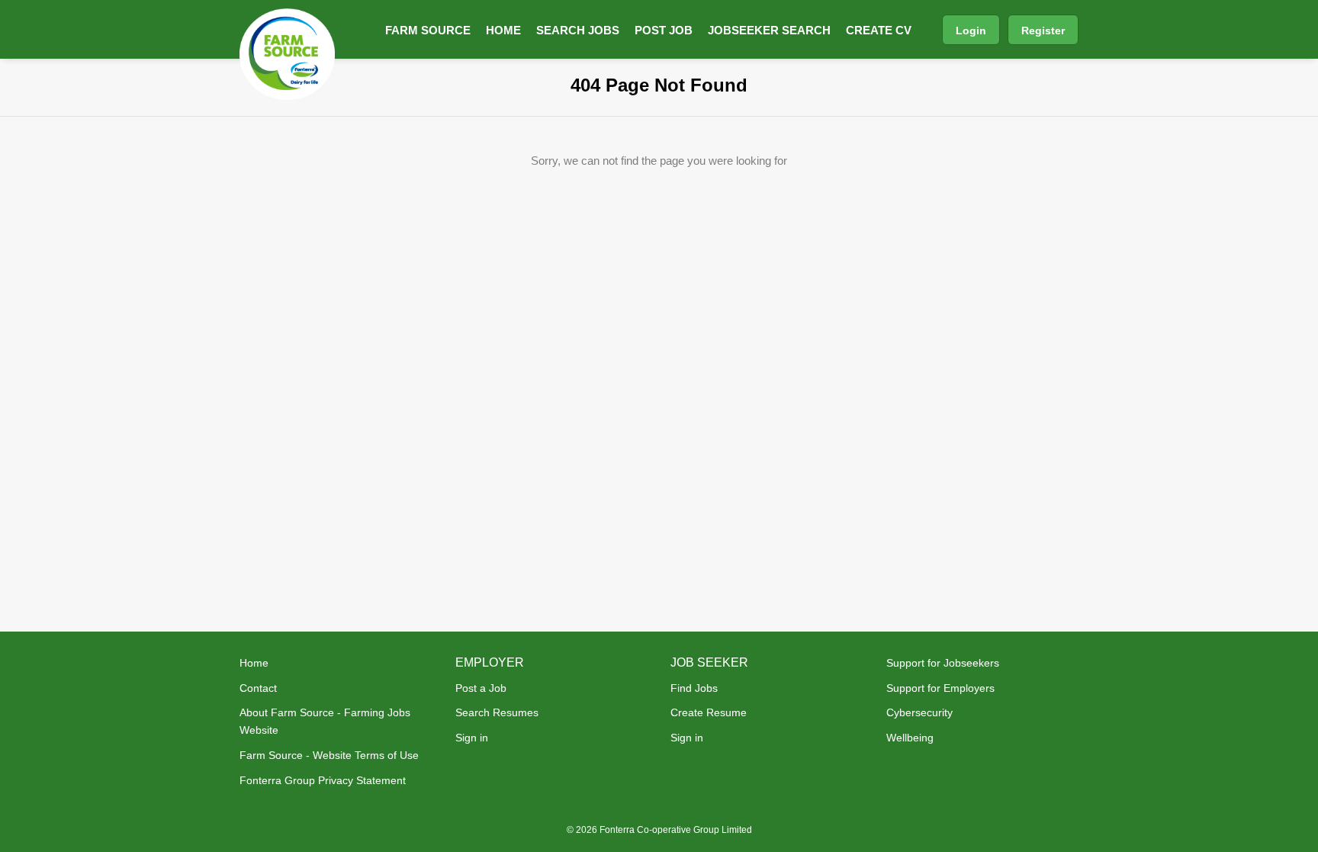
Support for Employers (940, 688)
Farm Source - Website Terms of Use (329, 755)
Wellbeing (910, 737)
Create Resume (708, 712)
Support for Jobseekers (942, 663)
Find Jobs (694, 688)
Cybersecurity (919, 712)
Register (1043, 30)
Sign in (471, 737)
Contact (258, 688)
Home (253, 663)
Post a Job (480, 688)
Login (971, 30)
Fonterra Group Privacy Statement (322, 780)
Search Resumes (496, 712)
